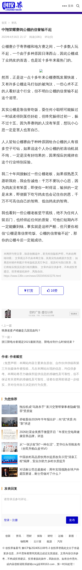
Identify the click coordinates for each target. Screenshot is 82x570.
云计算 (37, 541)
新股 (71, 535)
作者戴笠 (16, 356)
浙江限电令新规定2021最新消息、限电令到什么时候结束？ (38, 341)
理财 (29, 535)
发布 (72, 520)
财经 (50, 535)
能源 (49, 541)
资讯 (14, 22)
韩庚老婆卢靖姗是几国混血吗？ (21, 330)
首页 (4, 22)
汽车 (59, 541)
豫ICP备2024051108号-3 (36, 548)
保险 (39, 535)
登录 (7, 520)
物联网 (24, 541)
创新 (8, 535)
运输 (60, 535)
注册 (15, 520)
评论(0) (49, 36)
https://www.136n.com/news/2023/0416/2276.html (32, 275)
